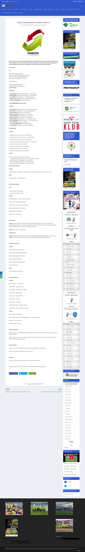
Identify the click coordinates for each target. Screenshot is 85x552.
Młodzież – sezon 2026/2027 (48, 9)
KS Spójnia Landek (25, 75)
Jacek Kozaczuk (68, 422)
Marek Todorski (68, 430)
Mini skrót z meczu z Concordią (70, 463)
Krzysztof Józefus (68, 400)
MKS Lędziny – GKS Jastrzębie (70, 468)
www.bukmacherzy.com (69, 494)
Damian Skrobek (68, 433)
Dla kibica (57, 9)
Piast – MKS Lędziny (68, 471)
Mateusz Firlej (68, 438)
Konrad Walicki (68, 427)
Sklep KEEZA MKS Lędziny (7, 12)
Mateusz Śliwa (68, 405)
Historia (8, 9)
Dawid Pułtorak (68, 425)
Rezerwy (30, 9)
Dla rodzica (63, 9)
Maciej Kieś (67, 411)
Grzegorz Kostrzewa (69, 419)
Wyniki (71, 445)
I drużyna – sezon (15, 9)
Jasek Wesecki (68, 389)
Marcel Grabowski (69, 386)
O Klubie (4, 9)
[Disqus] (33, 409)
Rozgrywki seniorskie (38, 9)
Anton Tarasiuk (68, 436)
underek (25, 25)
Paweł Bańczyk (68, 408)
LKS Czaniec (20, 73)
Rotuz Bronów (23, 78)
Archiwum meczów (23, 9)
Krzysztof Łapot (68, 394)
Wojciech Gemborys (69, 416)
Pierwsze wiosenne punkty (14, 1)
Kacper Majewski (68, 402)
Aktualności (36, 25)
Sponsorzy (15, 12)
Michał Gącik (68, 413)
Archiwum (66, 447)
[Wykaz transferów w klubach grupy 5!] (33, 43)
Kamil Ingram (68, 397)
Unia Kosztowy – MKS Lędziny (70, 474)
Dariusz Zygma (68, 391)
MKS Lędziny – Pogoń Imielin (70, 466)
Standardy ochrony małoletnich (73, 9)
